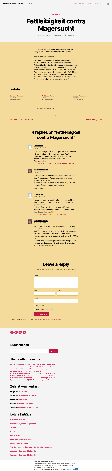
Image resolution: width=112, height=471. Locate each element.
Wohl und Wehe (48, 96)
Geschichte (46, 367)
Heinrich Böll (19, 369)
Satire (51, 376)
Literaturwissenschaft (20, 373)
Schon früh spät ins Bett (19, 443)
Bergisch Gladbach (19, 364)
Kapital (51, 369)
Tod (52, 108)
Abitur (11, 364)
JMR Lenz (31, 369)
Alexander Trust (46, 35)
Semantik (28, 378)
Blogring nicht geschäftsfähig (21, 439)
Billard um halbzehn (30, 364)
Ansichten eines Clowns (13, 4)
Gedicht (39, 366)
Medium (40, 374)
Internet (26, 369)
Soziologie (44, 378)
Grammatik (13, 369)
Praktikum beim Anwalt (27, 396)
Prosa (89, 4)
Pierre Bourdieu (28, 376)
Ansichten (56, 14)
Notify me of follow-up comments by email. (47, 306)
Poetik (41, 375)
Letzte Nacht (15, 435)
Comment (37, 275)
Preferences (47, 469)
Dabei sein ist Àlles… (18, 420)
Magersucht (47, 108)
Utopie (42, 380)
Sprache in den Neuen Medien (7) (23, 455)
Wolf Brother (49, 380)
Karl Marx (13, 371)
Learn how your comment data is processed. (48, 319)
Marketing (63, 469)
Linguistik (37, 371)
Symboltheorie (15, 380)
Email (59, 290)
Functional (38, 469)
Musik (56, 374)
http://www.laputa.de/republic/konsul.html (50, 214)
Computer (12, 367)
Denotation (26, 367)
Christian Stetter (50, 364)
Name (36, 290)
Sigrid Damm (36, 378)
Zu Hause (14, 428)
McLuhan (34, 374)
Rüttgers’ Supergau (80, 96)
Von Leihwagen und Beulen (27, 407)
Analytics (55, 469)
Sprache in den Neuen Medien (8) (23, 451)
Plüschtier (36, 375)
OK (77, 469)
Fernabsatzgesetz (16, 96)
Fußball (32, 367)
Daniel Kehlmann (19, 367)
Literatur (81, 4)
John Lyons (37, 369)
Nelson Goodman (16, 376)
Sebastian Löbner (16, 378)
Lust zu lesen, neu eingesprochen (23, 424)
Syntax (23, 380)
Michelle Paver (49, 374)
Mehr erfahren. (71, 469)
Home (75, 4)
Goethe (52, 367)
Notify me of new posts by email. (44, 309)
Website (36, 298)
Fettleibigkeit (39, 108)
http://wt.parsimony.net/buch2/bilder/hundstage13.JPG (54, 163)
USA (39, 380)
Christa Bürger (41, 364)
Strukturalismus (53, 378)
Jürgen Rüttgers (45, 369)
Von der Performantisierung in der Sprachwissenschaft (31, 447)
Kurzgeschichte (24, 371)
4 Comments (70, 35)
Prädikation (22, 400)
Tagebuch (30, 380)
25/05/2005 (58, 35)
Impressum (97, 4)
